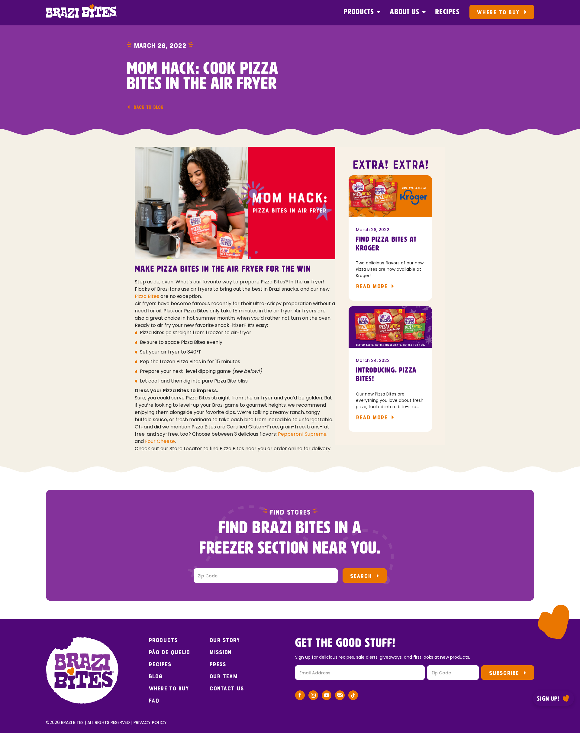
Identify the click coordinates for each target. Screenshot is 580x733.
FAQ (154, 701)
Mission (220, 652)
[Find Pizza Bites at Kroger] (390, 196)
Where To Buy (498, 12)
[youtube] (326, 696)
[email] (340, 696)
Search (361, 576)
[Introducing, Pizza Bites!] (390, 327)
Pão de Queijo (169, 652)
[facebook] (300, 696)
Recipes (447, 12)
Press (217, 664)
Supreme (316, 434)
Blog (156, 676)
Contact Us (226, 689)
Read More (372, 286)
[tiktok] (353, 696)
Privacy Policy (150, 722)
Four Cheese (160, 441)
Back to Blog (148, 107)
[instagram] (313, 696)
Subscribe (504, 673)
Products (359, 12)
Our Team (223, 676)
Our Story (224, 640)
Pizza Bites (147, 296)
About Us (405, 12)
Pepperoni (290, 434)
